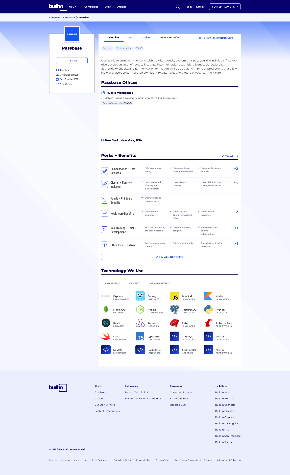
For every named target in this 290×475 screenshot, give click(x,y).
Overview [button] (113, 37)
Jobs (108, 6)
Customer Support (181, 392)
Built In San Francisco (228, 435)
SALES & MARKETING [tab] (159, 283)
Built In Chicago (224, 411)
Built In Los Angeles (226, 423)
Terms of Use (162, 460)
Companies (91, 6)
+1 (236, 228)
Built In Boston (224, 398)
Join (189, 6)
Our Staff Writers (104, 404)
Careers (98, 398)
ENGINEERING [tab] (112, 283)
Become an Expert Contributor (143, 398)
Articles (121, 6)
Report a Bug (178, 404)
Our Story (100, 392)
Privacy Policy (143, 460)
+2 (236, 169)
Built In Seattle (224, 442)
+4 (236, 182)
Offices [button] (146, 37)
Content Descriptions (107, 411)
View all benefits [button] (169, 256)
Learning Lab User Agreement (64, 460)
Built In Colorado (225, 417)
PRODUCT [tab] (134, 283)
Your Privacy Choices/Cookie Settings (193, 460)
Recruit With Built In (137, 392)
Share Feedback (179, 398)
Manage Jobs (226, 37)
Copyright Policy (122, 460)
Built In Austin (223, 392)
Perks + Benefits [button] (169, 37)
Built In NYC (222, 429)
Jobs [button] (131, 37)
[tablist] (169, 283)
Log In (200, 6)
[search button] (177, 7)
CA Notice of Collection (229, 460)
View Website (66, 83)
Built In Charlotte (225, 404)
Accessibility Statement (97, 460)
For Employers (224, 6)
